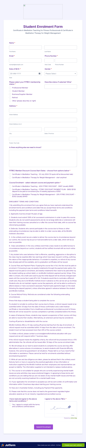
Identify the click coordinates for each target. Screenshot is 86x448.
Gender (48, 69)
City (10, 133)
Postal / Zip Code (14, 143)
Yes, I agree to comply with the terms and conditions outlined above (26, 405)
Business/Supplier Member (22, 94)
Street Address (13, 114)
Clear (72, 415)
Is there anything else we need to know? (25, 147)
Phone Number (51, 56)
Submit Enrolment (43, 427)
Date (10, 77)
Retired (15, 98)
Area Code (48, 64)
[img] (61, 407)
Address (13, 106)
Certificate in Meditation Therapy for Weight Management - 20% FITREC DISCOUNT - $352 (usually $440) (43, 195)
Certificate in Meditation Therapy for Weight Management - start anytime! (39, 177)
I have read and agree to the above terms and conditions (23, 400)
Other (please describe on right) (24, 101)
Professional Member (20, 88)
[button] (39, 73)
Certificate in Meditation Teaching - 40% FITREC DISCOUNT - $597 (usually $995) (42, 186)
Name (12, 43)
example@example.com (16, 64)
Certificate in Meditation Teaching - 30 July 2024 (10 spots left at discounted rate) (42, 174)
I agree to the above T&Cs (55, 399)
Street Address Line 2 (15, 124)
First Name (12, 51)
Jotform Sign (73, 418)
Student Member (18, 91)
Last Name (47, 51)
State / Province (49, 133)
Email (12, 56)
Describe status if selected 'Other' (58, 82)
